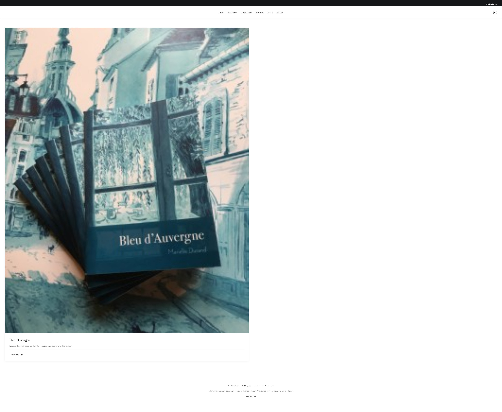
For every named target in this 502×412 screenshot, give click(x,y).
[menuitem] (221, 12)
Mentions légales (251, 396)
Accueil (221, 12)
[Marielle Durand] (494, 12)
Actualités (260, 12)
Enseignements (246, 12)
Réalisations (232, 12)
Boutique (280, 12)
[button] (127, 180)
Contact (270, 12)
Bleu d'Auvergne (19, 340)
